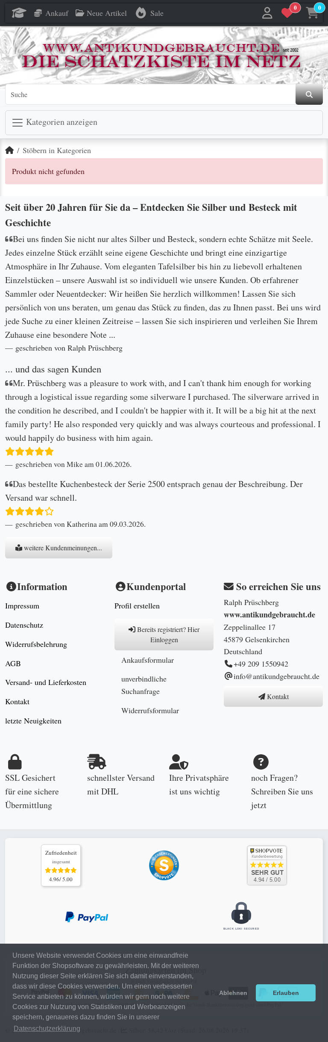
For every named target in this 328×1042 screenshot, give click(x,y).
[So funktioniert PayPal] (86, 916)
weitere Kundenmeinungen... (62, 547)
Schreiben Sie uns (282, 791)
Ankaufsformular (147, 660)
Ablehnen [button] (233, 992)
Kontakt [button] (277, 696)
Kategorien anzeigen (60, 121)
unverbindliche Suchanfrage (144, 684)
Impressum (22, 605)
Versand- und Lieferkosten (45, 682)
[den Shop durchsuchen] (309, 94)
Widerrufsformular (150, 710)
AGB (13, 663)
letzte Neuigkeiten (33, 720)
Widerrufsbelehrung (36, 644)
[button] (267, 13)
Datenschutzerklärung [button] (47, 1028)
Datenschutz (24, 625)
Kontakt (17, 701)
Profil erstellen (137, 605)
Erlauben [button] (286, 992)
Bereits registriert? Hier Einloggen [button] (167, 634)
